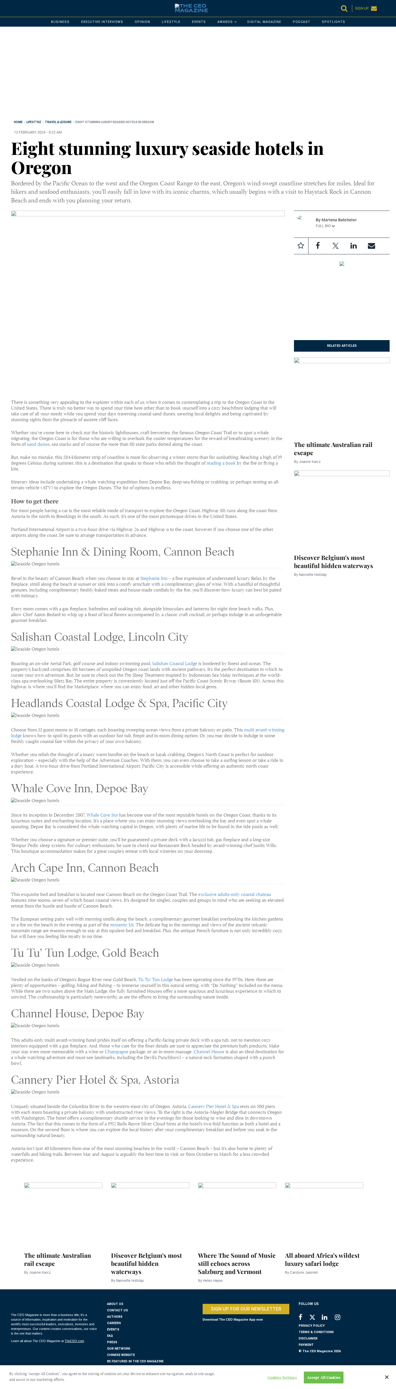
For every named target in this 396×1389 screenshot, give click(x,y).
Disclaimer (308, 1338)
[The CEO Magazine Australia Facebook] (304, 1318)
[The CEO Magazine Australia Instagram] (341, 1318)
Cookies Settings (282, 1377)
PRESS (112, 1342)
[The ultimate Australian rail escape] (342, 395)
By (307, 461)
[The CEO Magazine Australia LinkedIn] (328, 1318)
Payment (306, 1345)
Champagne (117, 1052)
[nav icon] (14, 8)
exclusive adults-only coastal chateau (234, 894)
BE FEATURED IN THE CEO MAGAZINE (135, 1361)
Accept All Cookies (323, 1377)
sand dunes (38, 444)
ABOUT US (115, 1304)
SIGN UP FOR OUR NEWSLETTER (246, 1309)
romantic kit (122, 925)
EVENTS (113, 1329)
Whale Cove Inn (102, 815)
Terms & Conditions (316, 1332)
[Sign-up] (371, 246)
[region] (185, 74)
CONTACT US (117, 1310)
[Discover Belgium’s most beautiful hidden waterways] (342, 508)
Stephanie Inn (154, 578)
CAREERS (114, 1323)
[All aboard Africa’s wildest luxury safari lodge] (324, 1213)
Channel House (209, 1052)
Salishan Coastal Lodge (174, 664)
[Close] (386, 1377)
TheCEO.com (74, 1341)
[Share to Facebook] (318, 246)
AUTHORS (114, 1317)
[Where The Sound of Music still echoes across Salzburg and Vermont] (237, 1213)
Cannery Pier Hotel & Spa (213, 1106)
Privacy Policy (312, 1326)
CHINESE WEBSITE (121, 1355)
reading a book (221, 463)
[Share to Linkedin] (353, 246)
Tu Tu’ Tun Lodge (155, 980)
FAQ (110, 1336)
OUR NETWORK (118, 1348)
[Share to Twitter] (335, 246)
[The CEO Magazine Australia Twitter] (315, 1318)
